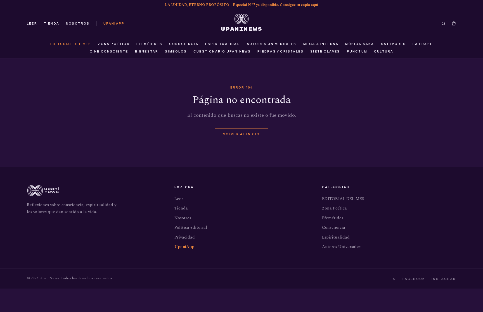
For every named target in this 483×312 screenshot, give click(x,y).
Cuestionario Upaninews (222, 51)
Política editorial (190, 227)
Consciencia (183, 44)
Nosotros (78, 23)
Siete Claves (325, 51)
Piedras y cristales (280, 51)
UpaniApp (114, 23)
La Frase (423, 44)
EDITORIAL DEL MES (70, 44)
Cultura (383, 51)
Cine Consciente (109, 51)
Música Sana (359, 44)
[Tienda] (453, 23)
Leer (32, 23)
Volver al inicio (241, 134)
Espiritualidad (222, 44)
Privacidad (184, 237)
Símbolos (176, 51)
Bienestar (146, 51)
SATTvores (393, 44)
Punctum (357, 51)
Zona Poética (113, 44)
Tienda (51, 23)
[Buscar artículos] (443, 23)
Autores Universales (272, 44)
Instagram (444, 278)
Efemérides (149, 44)
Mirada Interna (321, 44)
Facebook (413, 278)
